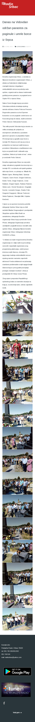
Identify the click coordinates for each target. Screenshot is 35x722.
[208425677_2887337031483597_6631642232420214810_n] (17, 506)
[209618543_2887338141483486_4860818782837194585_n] (17, 619)
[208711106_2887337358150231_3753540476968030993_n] (17, 551)
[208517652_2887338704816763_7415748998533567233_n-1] (17, 528)
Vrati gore (16, 712)
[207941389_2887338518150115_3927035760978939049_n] (17, 415)
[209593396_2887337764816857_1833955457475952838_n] (17, 574)
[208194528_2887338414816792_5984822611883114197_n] (17, 483)
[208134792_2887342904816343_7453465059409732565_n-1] (17, 460)
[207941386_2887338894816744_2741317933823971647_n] (17, 393)
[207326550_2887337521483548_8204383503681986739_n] (17, 325)
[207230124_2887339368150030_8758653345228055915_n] (17, 302)
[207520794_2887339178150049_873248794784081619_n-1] (17, 347)
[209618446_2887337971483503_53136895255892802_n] (17, 596)
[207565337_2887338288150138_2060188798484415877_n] (17, 370)
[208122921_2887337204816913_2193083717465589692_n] (17, 438)
